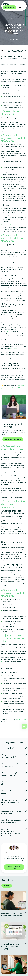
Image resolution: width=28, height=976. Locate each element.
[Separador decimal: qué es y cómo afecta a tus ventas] (13, 900)
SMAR (7, 296)
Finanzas (12, 50)
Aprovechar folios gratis (13, 439)
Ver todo (6, 885)
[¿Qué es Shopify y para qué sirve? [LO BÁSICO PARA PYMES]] (13, 931)
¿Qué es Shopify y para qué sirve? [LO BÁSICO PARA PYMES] (11, 946)
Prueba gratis (9, 7)
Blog (6, 50)
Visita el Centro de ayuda (14, 867)
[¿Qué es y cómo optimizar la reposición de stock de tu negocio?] (14, 964)
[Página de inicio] (6, 3)
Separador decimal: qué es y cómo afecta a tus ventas (11, 914)
